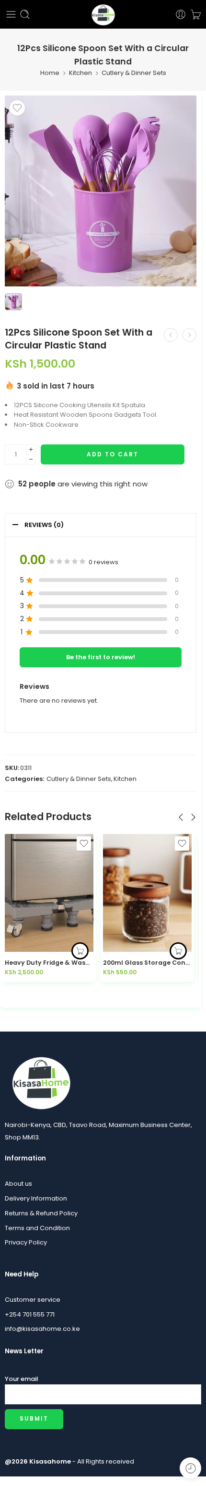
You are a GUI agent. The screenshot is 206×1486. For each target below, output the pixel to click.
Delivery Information (36, 1198)
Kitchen (80, 72)
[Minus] (31, 459)
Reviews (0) (44, 524)
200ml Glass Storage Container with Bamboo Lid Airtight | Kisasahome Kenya (49, 963)
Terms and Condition (37, 1228)
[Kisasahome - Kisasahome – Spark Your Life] (103, 14)
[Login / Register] (180, 14)
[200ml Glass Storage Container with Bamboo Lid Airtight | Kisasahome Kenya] (49, 893)
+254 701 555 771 (30, 1314)
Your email (21, 1378)
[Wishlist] (17, 108)
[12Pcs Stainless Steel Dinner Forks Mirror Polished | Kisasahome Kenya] (171, 335)
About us (18, 1183)
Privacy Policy (26, 1242)
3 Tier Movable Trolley (138, 963)
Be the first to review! (100, 657)
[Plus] (31, 449)
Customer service (32, 1299)
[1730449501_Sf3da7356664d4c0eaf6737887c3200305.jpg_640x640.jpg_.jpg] (100, 190)
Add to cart (112, 454)
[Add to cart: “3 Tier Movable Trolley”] (178, 950)
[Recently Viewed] (190, 1468)
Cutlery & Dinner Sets (134, 72)
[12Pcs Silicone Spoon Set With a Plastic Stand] (189, 335)
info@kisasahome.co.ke (42, 1328)
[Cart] (195, 14)
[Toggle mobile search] (25, 14)
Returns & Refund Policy (41, 1213)
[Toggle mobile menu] (11, 14)
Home (49, 72)
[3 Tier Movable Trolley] (147, 893)
